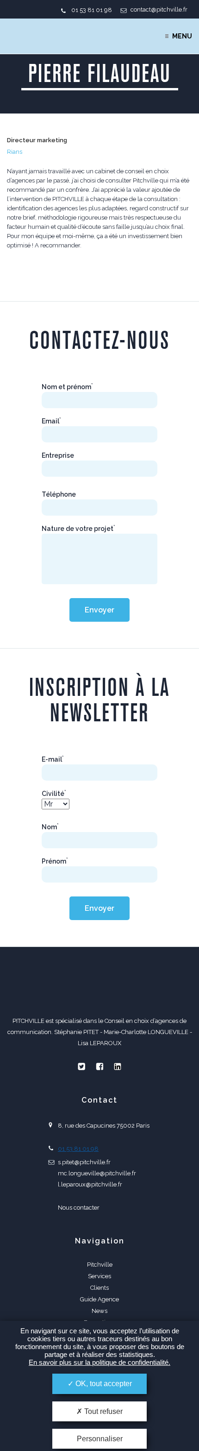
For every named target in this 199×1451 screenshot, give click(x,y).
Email (51, 421)
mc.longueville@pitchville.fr (97, 1173)
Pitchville (99, 1264)
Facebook (99, 1066)
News (99, 1310)
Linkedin (117, 1066)
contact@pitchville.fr (159, 9)
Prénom (55, 861)
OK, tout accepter (103, 1384)
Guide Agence (99, 1299)
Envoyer (99, 610)
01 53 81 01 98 (91, 9)
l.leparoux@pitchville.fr (90, 1184)
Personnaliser (100, 1439)
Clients (99, 1287)
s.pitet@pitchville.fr (84, 1162)
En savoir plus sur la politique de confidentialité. (99, 1362)
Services (99, 1276)
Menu (182, 36)
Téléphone (59, 494)
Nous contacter (79, 1207)
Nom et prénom (67, 387)
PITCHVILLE (44, 36)
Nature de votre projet (78, 528)
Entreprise (58, 455)
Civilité (54, 793)
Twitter (81, 1066)
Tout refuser (102, 1411)
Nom (50, 827)
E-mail (53, 759)
